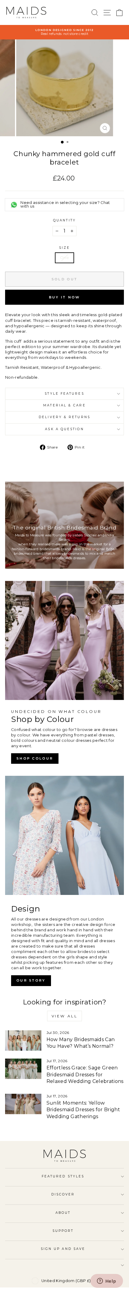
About (63, 1213)
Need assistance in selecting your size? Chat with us (65, 204)
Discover (63, 1194)
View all (65, 1016)
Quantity (64, 220)
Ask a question (64, 429)
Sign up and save (63, 1249)
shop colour (34, 758)
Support (63, 1231)
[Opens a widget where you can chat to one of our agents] (106, 1281)
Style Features (64, 394)
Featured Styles (63, 1176)
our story (31, 980)
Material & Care (64, 405)
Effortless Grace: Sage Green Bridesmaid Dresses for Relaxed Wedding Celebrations (85, 1074)
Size (64, 248)
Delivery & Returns (64, 417)
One (64, 257)
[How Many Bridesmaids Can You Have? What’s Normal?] (23, 1040)
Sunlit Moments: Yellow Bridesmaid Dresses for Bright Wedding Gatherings (83, 1109)
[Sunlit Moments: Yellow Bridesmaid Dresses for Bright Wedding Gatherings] (23, 1104)
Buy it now (64, 297)
